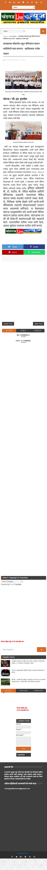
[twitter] (10, 2)
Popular (23, 691)
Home (5, 36)
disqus (23, 330)
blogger (9, 330)
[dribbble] (27, 2)
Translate (17, 584)
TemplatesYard (22, 853)
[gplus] (14, 2)
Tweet (14, 247)
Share (35, 247)
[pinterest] (18, 2)
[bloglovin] (23, 2)
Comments (38, 691)
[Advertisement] (23, 292)
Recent (8, 691)
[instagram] (41, 2)
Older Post (38, 324)
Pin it (14, 252)
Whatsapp (36, 252)
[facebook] (5, 2)
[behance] (36, 2)
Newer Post (8, 324)
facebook (37, 330)
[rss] (32, 2)
